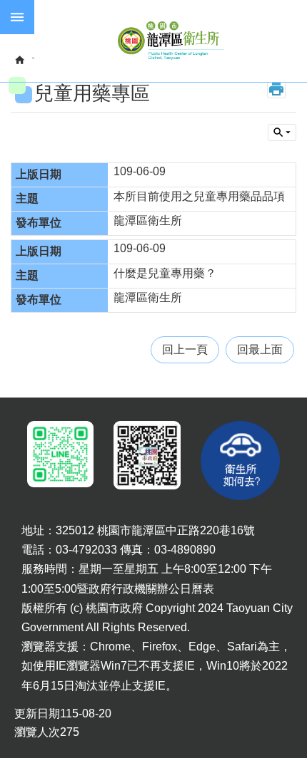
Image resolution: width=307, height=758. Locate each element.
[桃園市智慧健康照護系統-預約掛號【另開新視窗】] (57, 454)
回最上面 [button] (260, 349)
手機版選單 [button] (17, 17)
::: (11, 409)
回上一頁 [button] (185, 349)
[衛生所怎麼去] (240, 460)
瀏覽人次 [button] (37, 732)
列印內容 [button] (276, 89)
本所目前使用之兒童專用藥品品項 (199, 196)
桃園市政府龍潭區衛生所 (170, 41)
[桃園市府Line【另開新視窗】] (143, 455)
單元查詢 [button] (282, 132)
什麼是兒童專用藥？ (165, 273)
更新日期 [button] (37, 713)
